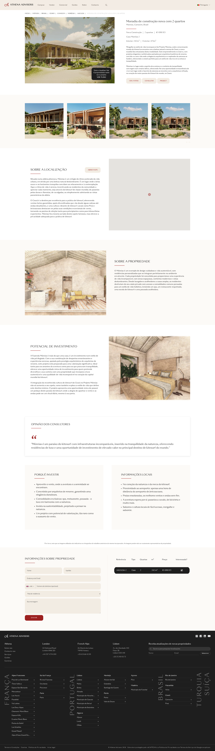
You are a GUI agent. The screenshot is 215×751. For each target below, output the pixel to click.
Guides (74, 5)
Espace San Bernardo (20, 688)
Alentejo (107, 675)
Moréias (71, 13)
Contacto (95, 5)
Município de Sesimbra (85, 707)
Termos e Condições (11, 747)
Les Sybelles (16, 727)
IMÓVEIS (35, 13)
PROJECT (163, 81)
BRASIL (44, 13)
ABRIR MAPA (93, 170)
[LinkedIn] (205, 636)
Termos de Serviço (187, 747)
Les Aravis (15, 696)
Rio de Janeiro (171, 675)
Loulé (79, 721)
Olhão (79, 725)
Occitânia (43, 684)
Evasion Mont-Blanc (19, 719)
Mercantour (16, 691)
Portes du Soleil (17, 723)
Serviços (7, 654)
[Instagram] (197, 636)
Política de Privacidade (37, 747)
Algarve (80, 713)
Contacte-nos (9, 651)
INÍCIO (27, 13)
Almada (80, 691)
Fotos (133, 81)
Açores (134, 675)
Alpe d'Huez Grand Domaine (21, 735)
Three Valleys (17, 684)
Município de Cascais (85, 699)
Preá (167, 703)
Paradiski (15, 699)
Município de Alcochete (86, 696)
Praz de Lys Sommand (20, 680)
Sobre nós (8, 648)
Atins (167, 690)
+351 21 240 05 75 (119, 657)
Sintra (79, 688)
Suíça (208, 675)
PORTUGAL (73, 695)
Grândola (107, 684)
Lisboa (79, 675)
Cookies (24, 747)
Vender (52, 5)
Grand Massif (17, 731)
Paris (42, 693)
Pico (132, 680)
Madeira (134, 685)
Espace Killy (16, 715)
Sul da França (45, 675)
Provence (43, 688)
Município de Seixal (84, 703)
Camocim (61, 13)
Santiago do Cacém (111, 688)
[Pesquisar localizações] (106, 5)
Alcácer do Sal (109, 680)
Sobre (84, 5)
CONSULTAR (149, 81)
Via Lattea (15, 703)
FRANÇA (8, 689)
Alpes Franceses (18, 675)
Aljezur (79, 717)
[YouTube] (209, 636)
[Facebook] (201, 636)
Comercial (63, 5)
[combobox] (30, 586)
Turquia (200, 675)
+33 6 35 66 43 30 (84, 654)
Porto (106, 693)
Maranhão (169, 685)
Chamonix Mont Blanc (20, 711)
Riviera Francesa (46, 680)
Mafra (79, 684)
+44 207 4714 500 (49, 654)
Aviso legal (51, 747)
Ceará (52, 13)
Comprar (41, 5)
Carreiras (8, 661)
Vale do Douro (109, 701)
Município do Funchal (139, 690)
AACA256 (80, 13)
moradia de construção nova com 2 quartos (106, 13)
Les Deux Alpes (17, 707)
